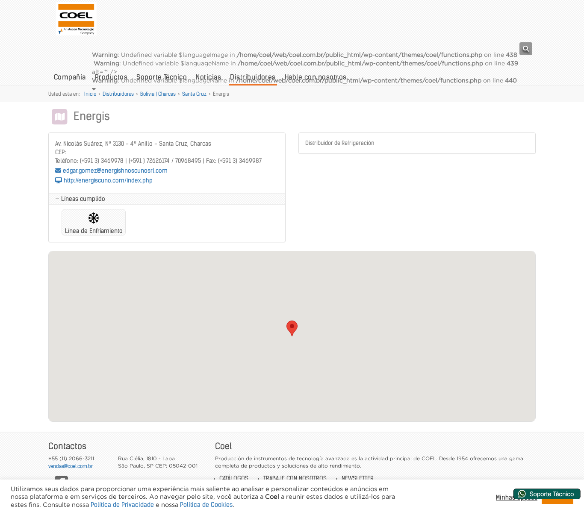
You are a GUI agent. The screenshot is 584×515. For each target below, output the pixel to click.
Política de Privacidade (122, 505)
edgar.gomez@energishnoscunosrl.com (114, 170)
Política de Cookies (206, 505)
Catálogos (233, 478)
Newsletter (358, 478)
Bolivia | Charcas (158, 94)
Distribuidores (118, 94)
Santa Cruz (194, 94)
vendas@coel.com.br (70, 466)
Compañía (70, 77)
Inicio (90, 94)
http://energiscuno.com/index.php (107, 180)
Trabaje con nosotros (295, 478)
